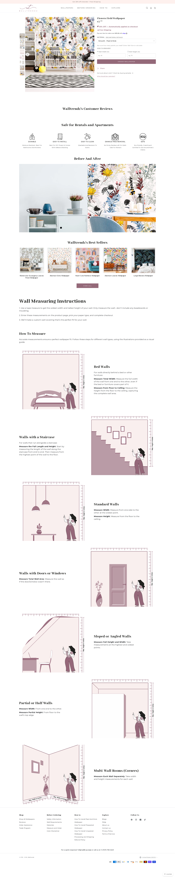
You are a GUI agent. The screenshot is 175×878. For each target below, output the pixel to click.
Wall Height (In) (134, 52)
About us (105, 825)
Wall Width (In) (103, 52)
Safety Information (54, 819)
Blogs (104, 819)
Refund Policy (79, 840)
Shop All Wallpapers (27, 819)
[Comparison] (87, 198)
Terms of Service (108, 834)
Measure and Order (54, 828)
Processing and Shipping (84, 837)
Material (110, 37)
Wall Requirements (54, 822)
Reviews (22, 822)
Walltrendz (31, 857)
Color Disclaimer (53, 831)
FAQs (104, 822)
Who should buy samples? (106, 76)
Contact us (106, 828)
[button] (147, 8)
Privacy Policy (107, 831)
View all (87, 286)
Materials (50, 825)
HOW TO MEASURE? (104, 48)
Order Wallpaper (126, 61)
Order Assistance (25, 825)
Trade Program (25, 828)
